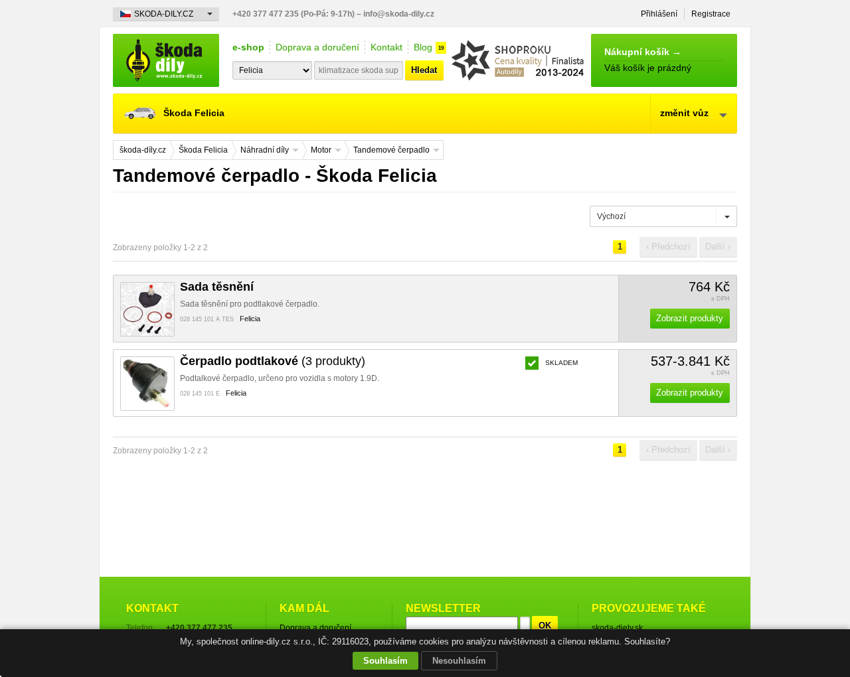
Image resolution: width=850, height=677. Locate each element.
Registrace (710, 14)
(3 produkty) (272, 361)
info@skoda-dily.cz (398, 14)
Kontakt (386, 47)
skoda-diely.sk (617, 628)
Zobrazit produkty (689, 318)
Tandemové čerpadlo (391, 150)
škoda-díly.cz (166, 60)
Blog (423, 47)
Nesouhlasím (459, 661)
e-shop (248, 47)
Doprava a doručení (317, 47)
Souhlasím (385, 661)
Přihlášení (659, 14)
